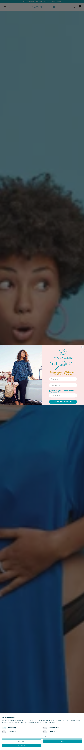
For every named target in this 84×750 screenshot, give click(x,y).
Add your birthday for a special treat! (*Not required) (61, 391)
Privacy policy (78, 716)
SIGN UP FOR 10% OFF (62, 402)
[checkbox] (4, 728)
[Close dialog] (82, 347)
